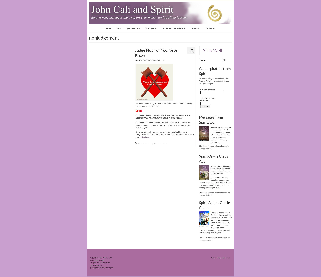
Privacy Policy (216, 258)
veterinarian (162, 143)
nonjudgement (154, 143)
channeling (150, 60)
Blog (145, 60)
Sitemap (226, 258)
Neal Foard (146, 143)
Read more (146, 137)
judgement (139, 143)
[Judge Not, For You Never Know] (110, 46)
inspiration (157, 60)
